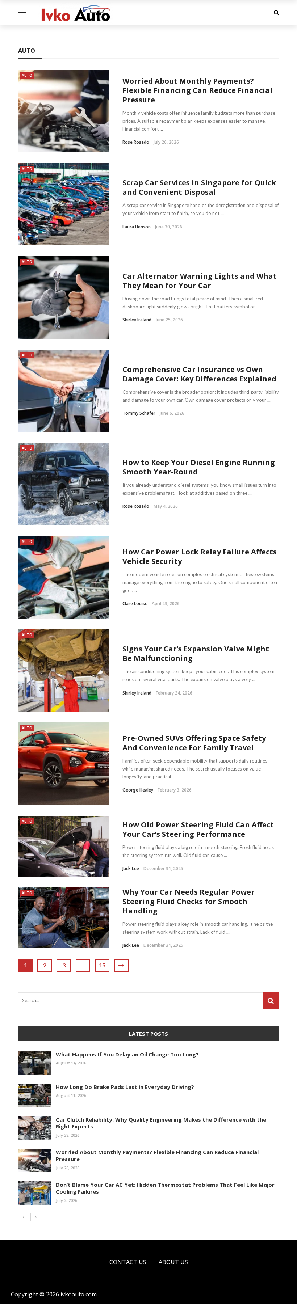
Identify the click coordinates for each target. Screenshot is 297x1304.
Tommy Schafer (138, 413)
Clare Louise (134, 603)
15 (102, 965)
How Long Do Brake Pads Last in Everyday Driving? (125, 1086)
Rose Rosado (135, 142)
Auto (27, 75)
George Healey (137, 790)
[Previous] (23, 1217)
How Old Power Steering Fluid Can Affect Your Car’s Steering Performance (198, 829)
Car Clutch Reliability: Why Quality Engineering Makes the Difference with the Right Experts (161, 1123)
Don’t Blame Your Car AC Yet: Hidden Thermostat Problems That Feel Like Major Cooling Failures (165, 1188)
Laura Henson (136, 227)
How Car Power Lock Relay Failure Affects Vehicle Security (199, 556)
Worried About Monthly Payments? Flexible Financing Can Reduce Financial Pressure (197, 90)
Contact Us (127, 1262)
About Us (173, 1262)
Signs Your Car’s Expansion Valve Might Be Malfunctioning (195, 653)
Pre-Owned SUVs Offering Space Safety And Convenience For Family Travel (194, 742)
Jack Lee (130, 868)
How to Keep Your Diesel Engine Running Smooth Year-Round (198, 467)
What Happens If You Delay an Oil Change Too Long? (127, 1054)
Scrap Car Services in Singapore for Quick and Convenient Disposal (199, 187)
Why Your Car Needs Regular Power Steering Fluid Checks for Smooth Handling (188, 901)
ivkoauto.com (78, 1294)
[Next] (35, 1217)
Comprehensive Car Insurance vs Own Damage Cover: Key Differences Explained (199, 374)
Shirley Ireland (136, 320)
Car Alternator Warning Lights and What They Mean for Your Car (199, 280)
